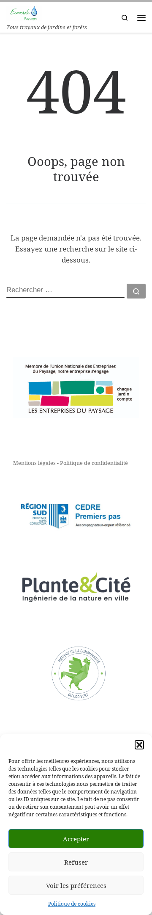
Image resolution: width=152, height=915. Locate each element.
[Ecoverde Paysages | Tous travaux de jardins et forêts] (24, 12)
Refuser (76, 862)
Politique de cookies (71, 903)
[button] (139, 745)
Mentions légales (34, 463)
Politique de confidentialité (94, 463)
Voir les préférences (76, 885)
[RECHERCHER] (65, 291)
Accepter (76, 839)
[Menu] (141, 18)
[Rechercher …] (136, 291)
